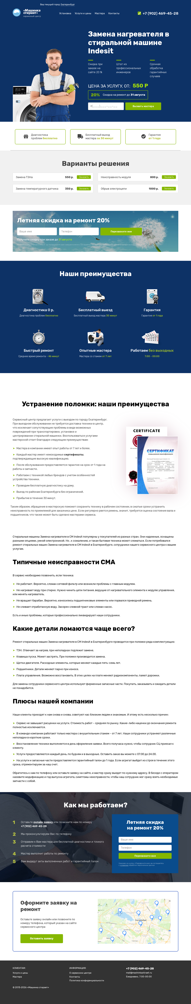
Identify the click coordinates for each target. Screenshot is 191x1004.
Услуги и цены (83, 13)
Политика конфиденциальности (86, 980)
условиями (138, 245)
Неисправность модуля (116, 177)
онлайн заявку (43, 822)
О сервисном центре (80, 973)
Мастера (100, 13)
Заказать (84, 177)
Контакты (113, 13)
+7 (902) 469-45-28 (34, 826)
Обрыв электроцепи (114, 188)
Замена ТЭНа (24, 177)
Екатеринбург (68, 4)
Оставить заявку (41, 938)
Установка (65, 13)
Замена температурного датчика (37, 188)
